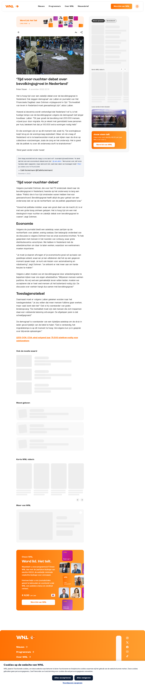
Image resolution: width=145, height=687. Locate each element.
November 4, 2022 (24, 174)
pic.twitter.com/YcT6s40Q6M (29, 167)
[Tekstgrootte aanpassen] (76, 32)
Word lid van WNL (121, 6)
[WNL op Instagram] (127, 638)
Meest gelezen (98, 21)
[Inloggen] (137, 6)
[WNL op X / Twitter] (127, 642)
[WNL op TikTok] (127, 656)
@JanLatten (57, 161)
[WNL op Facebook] (127, 647)
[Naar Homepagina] (12, 6)
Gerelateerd (110, 21)
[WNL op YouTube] (127, 651)
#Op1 (79, 164)
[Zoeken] (106, 6)
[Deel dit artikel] (81, 32)
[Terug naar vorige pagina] (18, 32)
